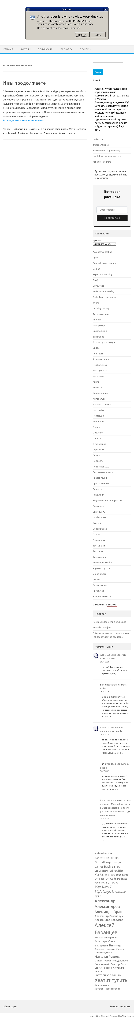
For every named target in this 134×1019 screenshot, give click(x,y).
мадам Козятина (102, 404)
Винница (115, 945)
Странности (99, 540)
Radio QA (100, 882)
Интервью (98, 376)
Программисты (101, 483)
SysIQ (98, 895)
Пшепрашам (50, 133)
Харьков (98, 971)
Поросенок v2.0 (101, 466)
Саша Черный (102, 964)
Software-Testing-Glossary (106, 150)
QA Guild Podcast (116, 878)
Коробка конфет (102, 627)
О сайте (84, 49)
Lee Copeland (102, 871)
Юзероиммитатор (102, 596)
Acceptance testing (102, 252)
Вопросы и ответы (105, 949)
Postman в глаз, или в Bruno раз (109, 622)
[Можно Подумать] (67, 39)
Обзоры (97, 427)
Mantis (99, 874)
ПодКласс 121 (46, 49)
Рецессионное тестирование (108, 500)
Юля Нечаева (102, 985)
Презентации (100, 478)
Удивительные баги (103, 562)
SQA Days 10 (120, 892)
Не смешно (34, 129)
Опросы (97, 438)
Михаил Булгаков (104, 952)
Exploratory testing (102, 274)
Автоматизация (101, 314)
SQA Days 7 (103, 887)
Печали (96, 455)
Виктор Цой (101, 945)
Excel (115, 858)
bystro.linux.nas (101, 145)
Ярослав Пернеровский (107, 988)
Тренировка (99, 557)
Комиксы (97, 387)
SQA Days (112, 882)
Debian (96, 269)
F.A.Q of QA (67, 49)
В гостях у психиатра (104, 342)
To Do (96, 302)
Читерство (98, 591)
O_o (107, 875)
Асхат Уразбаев (105, 941)
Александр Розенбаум (109, 916)
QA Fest (99, 878)
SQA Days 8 (104, 891)
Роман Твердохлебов (116, 960)
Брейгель (23, 133)
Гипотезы (98, 353)
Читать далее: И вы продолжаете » (23, 120)
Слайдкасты (99, 517)
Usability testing (101, 308)
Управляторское (101, 568)
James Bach (103, 866)
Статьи (96, 534)
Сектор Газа (118, 964)
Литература (99, 399)
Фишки (96, 579)
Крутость (120, 949)
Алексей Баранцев (106, 928)
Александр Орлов (109, 912)
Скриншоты (61, 129)
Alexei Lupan (106, 655)
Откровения (47, 129)
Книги (96, 382)
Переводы (98, 449)
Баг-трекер (99, 325)
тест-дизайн (99, 545)
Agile (95, 257)
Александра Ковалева (109, 919)
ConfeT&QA (102, 857)
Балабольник (100, 331)
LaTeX (116, 866)
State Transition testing (105, 297)
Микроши (25, 49)
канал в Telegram (102, 161)
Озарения (98, 432)
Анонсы (97, 319)
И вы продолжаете (24, 83)
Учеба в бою (99, 574)
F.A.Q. (96, 280)
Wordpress (128, 1016)
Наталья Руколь (107, 956)
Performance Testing (103, 291)
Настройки (98, 410)
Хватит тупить (67, 133)
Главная (8, 49)
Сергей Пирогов (103, 967)
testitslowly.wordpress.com (107, 156)
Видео (96, 348)
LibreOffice (98, 285)
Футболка (118, 967)
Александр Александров (107, 903)
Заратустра (36, 133)
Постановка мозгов (103, 472)
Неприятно (99, 421)
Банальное (98, 336)
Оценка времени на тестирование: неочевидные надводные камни (115, 811)
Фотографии (100, 585)
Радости (97, 489)
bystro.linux (99, 139)
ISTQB (117, 862)
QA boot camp (120, 874)
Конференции (100, 393)
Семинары (98, 506)
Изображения (19, 129)
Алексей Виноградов (106, 937)
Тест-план (98, 551)
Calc (111, 853)
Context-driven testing (104, 263)
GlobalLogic (103, 862)
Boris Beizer (101, 853)
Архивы (97, 240)
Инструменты (100, 370)
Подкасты (98, 461)
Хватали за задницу (108, 974)
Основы (99, 960)
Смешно (97, 523)
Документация (101, 359)
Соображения (100, 528)
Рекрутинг (98, 494)
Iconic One (95, 1016)
